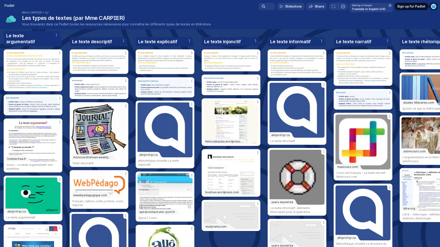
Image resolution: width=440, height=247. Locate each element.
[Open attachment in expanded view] (33, 70)
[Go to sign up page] (433, 6)
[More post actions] (59, 53)
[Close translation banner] (390, 5)
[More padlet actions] (343, 6)
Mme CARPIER (32, 12)
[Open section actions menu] (56, 34)
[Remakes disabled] (333, 6)
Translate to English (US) (368, 9)
